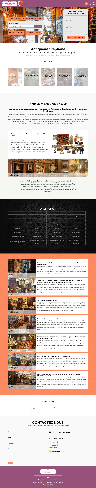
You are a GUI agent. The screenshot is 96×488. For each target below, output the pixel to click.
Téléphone (11, 443)
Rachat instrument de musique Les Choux (57, 409)
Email (9, 437)
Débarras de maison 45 (37, 4)
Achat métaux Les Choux (37, 410)
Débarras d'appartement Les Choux (22, 407)
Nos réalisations (16, 33)
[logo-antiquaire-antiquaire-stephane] (9, 3)
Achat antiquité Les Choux (55, 407)
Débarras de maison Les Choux (73, 408)
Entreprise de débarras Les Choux (74, 407)
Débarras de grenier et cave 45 (63, 4)
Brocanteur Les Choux (19, 408)
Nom (9, 431)
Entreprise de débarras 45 (49, 4)
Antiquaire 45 (28, 4)
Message (10, 448)
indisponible (92, 2)
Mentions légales (58, 482)
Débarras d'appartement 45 (77, 4)
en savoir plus (15, 85)
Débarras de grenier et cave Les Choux (38, 407)
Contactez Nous (33, 33)
